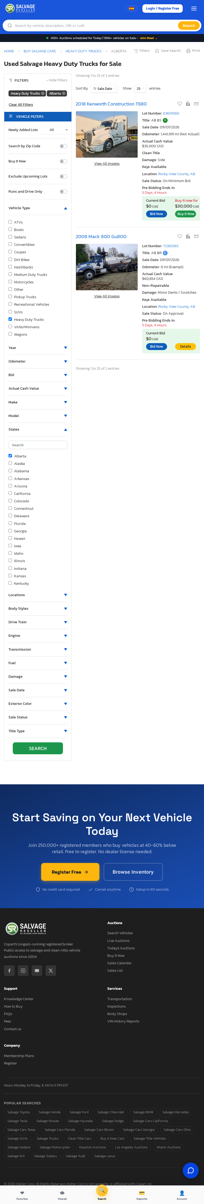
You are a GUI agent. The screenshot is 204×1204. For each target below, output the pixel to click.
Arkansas (21, 479)
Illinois (19, 561)
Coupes (20, 252)
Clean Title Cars (79, 1138)
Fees (7, 1021)
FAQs (8, 1014)
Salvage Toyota (18, 1112)
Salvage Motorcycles (55, 1147)
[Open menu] (194, 8)
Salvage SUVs (17, 1138)
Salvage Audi (75, 1156)
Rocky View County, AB (176, 174)
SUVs (18, 312)
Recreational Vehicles (31, 304)
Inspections (116, 1006)
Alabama (21, 471)
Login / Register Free (162, 8)
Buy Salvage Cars (40, 51)
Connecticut (23, 508)
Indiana (20, 568)
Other (18, 289)
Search (189, 25)
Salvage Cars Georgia (139, 1129)
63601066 (171, 113)
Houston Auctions (92, 1147)
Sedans (20, 237)
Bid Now (156, 213)
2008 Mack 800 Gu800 (101, 236)
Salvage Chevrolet (110, 1112)
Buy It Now (17, 161)
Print (196, 50)
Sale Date (105, 88)
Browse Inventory (133, 872)
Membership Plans (19, 1056)
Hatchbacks (23, 267)
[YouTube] (37, 970)
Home (9, 51)
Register (10, 1063)
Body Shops (117, 1014)
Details (185, 346)
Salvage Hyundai (80, 1120)
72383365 (170, 246)
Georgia (20, 531)
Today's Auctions (121, 948)
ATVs (18, 222)
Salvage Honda (50, 1112)
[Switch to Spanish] (131, 8)
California (22, 493)
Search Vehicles (120, 933)
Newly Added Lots (23, 130)
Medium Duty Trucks (30, 274)
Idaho (18, 553)
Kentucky (21, 583)
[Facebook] (9, 970)
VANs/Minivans (26, 327)
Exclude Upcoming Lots (28, 176)
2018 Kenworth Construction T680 (111, 103)
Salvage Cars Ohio (177, 1129)
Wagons (20, 334)
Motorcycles (23, 282)
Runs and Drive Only (25, 191)
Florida (20, 523)
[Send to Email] (196, 104)
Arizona (20, 486)
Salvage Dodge (113, 1120)
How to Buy (13, 1006)
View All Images (107, 163)
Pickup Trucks (25, 297)
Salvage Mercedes (175, 1112)
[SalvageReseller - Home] (21, 8)
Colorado (21, 501)
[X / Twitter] (50, 970)
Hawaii (19, 538)
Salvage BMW (143, 1112)
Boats (19, 230)
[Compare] (188, 104)
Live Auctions (118, 941)
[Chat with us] (191, 1170)
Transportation (119, 999)
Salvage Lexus (104, 1156)
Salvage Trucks (48, 1138)
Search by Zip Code (24, 146)
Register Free (66, 871)
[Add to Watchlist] (180, 104)
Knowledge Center (18, 999)
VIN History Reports (123, 1021)
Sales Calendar (119, 963)
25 (139, 88)
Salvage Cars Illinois (99, 1129)
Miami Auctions (169, 1147)
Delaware (21, 516)
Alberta (20, 456)
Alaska (19, 463)
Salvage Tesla (17, 1120)
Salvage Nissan (47, 1120)
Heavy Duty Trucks (83, 51)
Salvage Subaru (45, 1156)
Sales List (115, 970)
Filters (144, 50)
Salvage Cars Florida (60, 1129)
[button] (37, 208)
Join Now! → (149, 38)
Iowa (17, 546)
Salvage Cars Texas (21, 1129)
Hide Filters (56, 80)
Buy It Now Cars (112, 1138)
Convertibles (24, 244)
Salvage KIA (16, 1156)
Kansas (20, 576)
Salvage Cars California (150, 1120)
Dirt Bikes (21, 260)
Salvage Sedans (19, 1147)
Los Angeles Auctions (131, 1147)
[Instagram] (23, 970)
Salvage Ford (79, 1112)
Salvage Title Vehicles (150, 1138)
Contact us (12, 1029)
